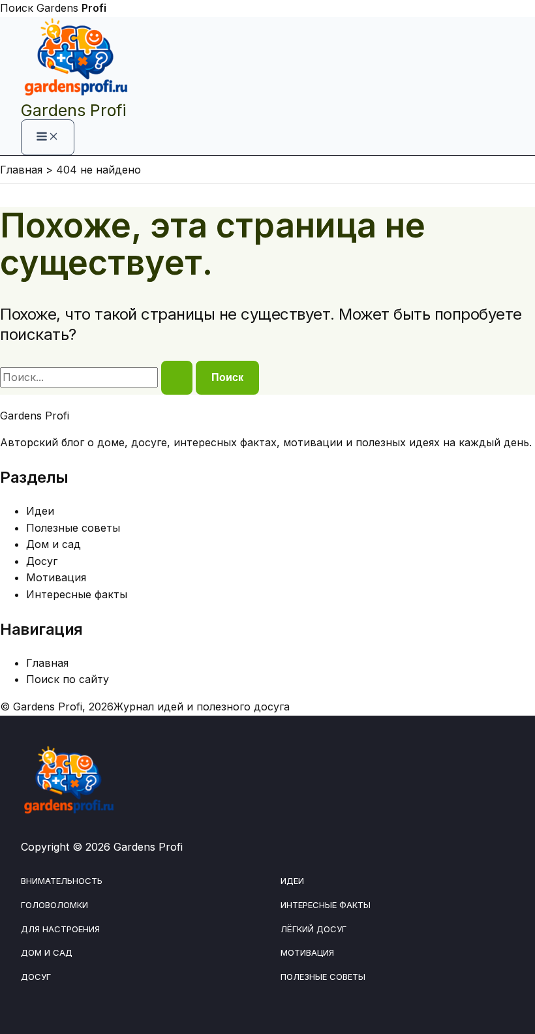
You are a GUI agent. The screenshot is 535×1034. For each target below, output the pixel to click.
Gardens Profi (73, 110)
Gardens (71, 7)
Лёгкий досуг (313, 929)
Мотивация (56, 577)
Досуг (41, 561)
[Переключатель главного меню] (47, 137)
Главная (47, 662)
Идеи (40, 510)
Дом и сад (53, 544)
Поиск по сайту (67, 679)
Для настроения (60, 929)
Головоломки (54, 905)
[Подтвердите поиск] (176, 378)
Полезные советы (73, 527)
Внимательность (61, 880)
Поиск (16, 7)
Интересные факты (76, 594)
